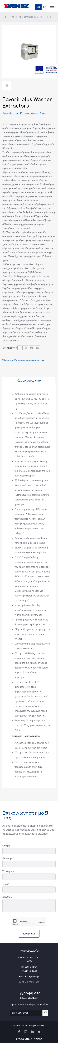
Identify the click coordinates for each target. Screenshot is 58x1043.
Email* (5, 884)
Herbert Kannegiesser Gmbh (28, 113)
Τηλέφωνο (8, 871)
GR (38, 6)
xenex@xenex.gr (32, 976)
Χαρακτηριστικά (29, 380)
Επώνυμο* (8, 858)
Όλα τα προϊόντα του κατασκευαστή (21, 360)
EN (44, 6)
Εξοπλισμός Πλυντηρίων (24, 17)
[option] (29, 51)
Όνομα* (6, 845)
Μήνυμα (7, 896)
